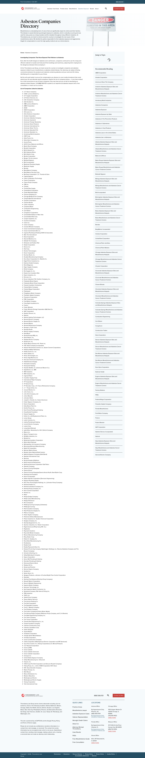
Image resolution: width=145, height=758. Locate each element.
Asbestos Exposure (83, 9)
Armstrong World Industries (103, 100)
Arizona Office (95, 706)
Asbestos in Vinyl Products (103, 128)
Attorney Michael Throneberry (78, 728)
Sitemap (94, 755)
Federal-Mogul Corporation (103, 399)
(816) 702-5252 (112, 729)
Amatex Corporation (101, 77)
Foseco (97, 418)
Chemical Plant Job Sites (102, 243)
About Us (75, 724)
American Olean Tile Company (104, 82)
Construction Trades (101, 330)
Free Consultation (78, 742)
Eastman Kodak (99, 372)
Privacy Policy (89, 754)
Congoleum (98, 326)
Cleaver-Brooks (99, 284)
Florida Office (95, 722)
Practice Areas (64, 9)
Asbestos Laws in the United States (105, 133)
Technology (57, 754)
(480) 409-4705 (96, 714)
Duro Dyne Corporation (102, 367)
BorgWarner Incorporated (102, 229)
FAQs (97, 395)
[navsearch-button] (106, 8)
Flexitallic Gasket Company (103, 404)
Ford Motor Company (101, 413)
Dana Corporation (100, 335)
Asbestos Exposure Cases (80, 714)
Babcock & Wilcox (100, 156)
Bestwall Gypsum (100, 174)
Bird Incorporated (100, 192)
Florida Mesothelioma (101, 409)
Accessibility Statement (82, 755)
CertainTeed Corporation (102, 238)
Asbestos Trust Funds (53, 9)
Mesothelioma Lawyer (79, 710)
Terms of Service (77, 754)
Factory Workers (100, 390)
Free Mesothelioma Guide (81, 739)
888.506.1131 (119, 2)
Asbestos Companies (101, 105)
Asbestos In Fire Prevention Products (106, 119)
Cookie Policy (111, 754)
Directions (112, 718)
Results (92, 9)
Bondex (97, 225)
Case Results (76, 732)
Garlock (97, 436)
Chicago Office (112, 706)
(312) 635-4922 (112, 716)
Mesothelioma (73, 9)
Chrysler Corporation (101, 266)
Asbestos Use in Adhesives (103, 137)
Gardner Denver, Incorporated (104, 432)
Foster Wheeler (99, 422)
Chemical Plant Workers (102, 248)
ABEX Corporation (100, 73)
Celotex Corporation (101, 234)
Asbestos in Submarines (102, 123)
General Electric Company (103, 455)
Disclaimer (67, 754)
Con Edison (98, 321)
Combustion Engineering (102, 317)
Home (22, 53)
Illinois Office (95, 735)
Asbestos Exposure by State (103, 114)
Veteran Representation (80, 717)
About (96, 9)
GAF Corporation (100, 427)
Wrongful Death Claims (80, 720)
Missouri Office (112, 722)
